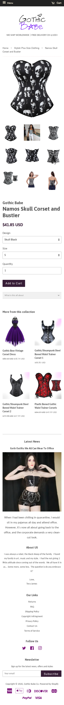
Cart (58, 2)
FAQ (32, 607)
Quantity (8, 264)
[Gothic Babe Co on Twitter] (24, 649)
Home (5, 48)
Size (5, 248)
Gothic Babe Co (31, 684)
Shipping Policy (32, 611)
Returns (32, 602)
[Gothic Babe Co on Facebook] (32, 649)
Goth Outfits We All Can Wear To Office (32, 448)
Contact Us (32, 626)
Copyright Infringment (32, 616)
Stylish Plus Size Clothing (26, 48)
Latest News (32, 441)
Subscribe (51, 674)
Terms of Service (32, 631)
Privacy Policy (32, 621)
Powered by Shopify (49, 684)
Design (6, 233)
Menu (10, 3)
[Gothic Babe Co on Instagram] (40, 649)
